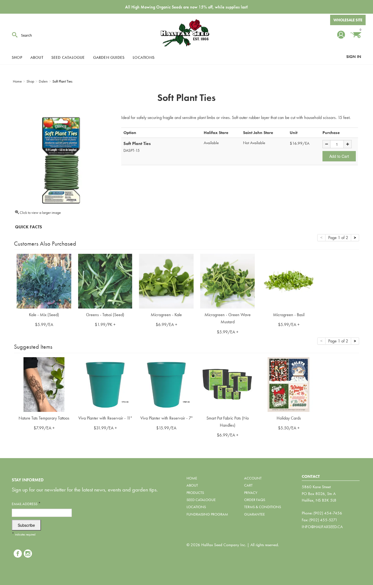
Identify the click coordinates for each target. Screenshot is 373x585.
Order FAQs (254, 499)
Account (253, 478)
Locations (144, 57)
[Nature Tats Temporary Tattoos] (44, 384)
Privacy (250, 492)
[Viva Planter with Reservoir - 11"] (105, 384)
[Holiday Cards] (288, 384)
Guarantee (254, 514)
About (36, 57)
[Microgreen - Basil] (288, 280)
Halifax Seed (186, 33)
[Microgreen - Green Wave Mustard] (227, 280)
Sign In (353, 56)
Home (192, 478)
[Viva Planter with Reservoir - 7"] (166, 384)
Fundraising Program (207, 514)
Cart (248, 485)
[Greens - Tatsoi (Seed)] (105, 280)
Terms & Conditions (262, 506)
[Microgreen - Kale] (166, 280)
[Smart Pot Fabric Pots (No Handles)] (227, 384)
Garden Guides (109, 57)
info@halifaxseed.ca (322, 526)
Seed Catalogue (68, 57)
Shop (17, 57)
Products (195, 492)
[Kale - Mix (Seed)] (44, 280)
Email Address (26, 504)
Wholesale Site (347, 20)
